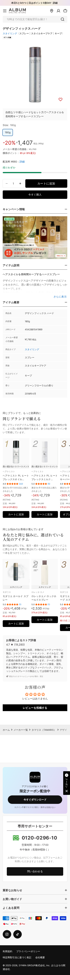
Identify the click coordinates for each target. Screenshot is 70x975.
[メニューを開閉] (5, 11)
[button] (66, 783)
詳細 (55, 3)
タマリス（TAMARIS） (44, 730)
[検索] (62, 19)
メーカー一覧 (21, 730)
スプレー (24, 33)
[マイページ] (58, 11)
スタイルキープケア (41, 33)
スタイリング (10, 33)
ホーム (6, 730)
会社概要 (40, 957)
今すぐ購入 (34, 194)
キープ (58, 33)
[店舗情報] (52, 11)
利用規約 (7, 951)
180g (8, 132)
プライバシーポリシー (28, 951)
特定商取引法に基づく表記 (17, 957)
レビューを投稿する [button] (35, 707)
